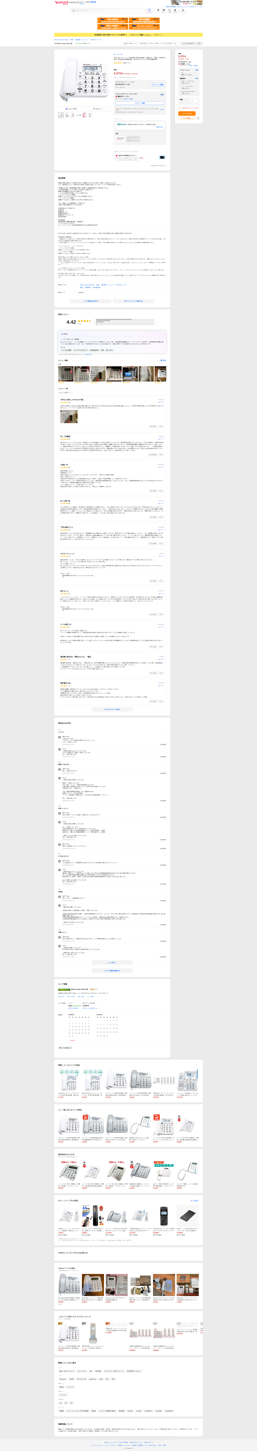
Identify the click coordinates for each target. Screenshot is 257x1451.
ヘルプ (201, 6)
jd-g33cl (130, 1411)
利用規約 (120, 1445)
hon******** (161, 659)
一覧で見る (162, 360)
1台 (60, 1403)
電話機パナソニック (81, 39)
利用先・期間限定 (129, 99)
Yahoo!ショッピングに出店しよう (187, 6)
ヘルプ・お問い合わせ (150, 1445)
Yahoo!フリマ (148, 1442)
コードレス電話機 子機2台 (107, 1411)
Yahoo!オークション (136, 1442)
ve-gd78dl (158, 1411)
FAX (91, 1371)
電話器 (94, 1411)
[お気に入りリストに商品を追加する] (198, 118)
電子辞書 (98, 1371)
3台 (71, 1403)
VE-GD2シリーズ (95, 39)
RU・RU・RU (81, 1379)
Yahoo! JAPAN (171, 6)
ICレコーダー (82, 1371)
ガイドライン (127, 1445)
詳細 (162, 109)
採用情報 (140, 1445)
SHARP (71, 1379)
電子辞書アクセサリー (134, 1371)
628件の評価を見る (73, 1008)
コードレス (70, 1387)
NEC (113, 1379)
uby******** (161, 530)
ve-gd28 (138, 1411)
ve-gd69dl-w (148, 1411)
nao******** (161, 439)
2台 (66, 1403)
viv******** (161, 627)
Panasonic (62, 1379)
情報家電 (88, 287)
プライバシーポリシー (97, 1445)
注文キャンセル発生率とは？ (90, 1008)
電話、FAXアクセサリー (67, 1371)
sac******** (161, 685)
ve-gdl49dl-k (169, 1411)
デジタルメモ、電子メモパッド (114, 1371)
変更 (197, 70)
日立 (107, 1379)
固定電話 (121, 1411)
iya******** (161, 593)
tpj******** (161, 467)
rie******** (161, 556)
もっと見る (194, 1200)
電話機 (61, 1411)
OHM (101, 1379)
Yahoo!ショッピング (110, 1442)
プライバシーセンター (110, 1445)
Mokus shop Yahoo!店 (61, 39)
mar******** (161, 503)
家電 (71, 39)
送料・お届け (71, 996)
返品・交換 (81, 996)
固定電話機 (96, 287)
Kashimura (92, 1379)
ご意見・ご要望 (161, 1445)
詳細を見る (159, 127)
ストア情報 (90, 996)
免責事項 (134, 1445)
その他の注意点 (88, 354)
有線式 (61, 1387)
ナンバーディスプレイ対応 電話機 (77, 1411)
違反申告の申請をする (159, 165)
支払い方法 (61, 996)
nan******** (161, 402)
